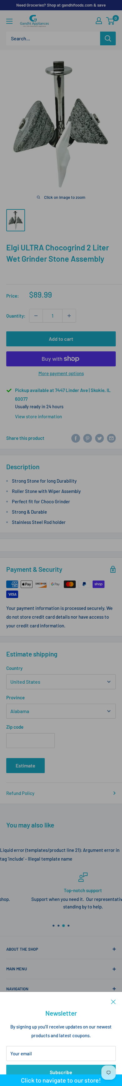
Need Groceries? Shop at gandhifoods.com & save (61, 5)
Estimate (25, 765)
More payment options (61, 373)
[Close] (113, 1001)
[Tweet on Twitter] (99, 438)
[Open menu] (9, 21)
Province (15, 697)
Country (14, 668)
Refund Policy (20, 793)
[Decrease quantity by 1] (36, 315)
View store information (38, 416)
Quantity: (15, 316)
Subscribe (61, 1072)
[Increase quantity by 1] (69, 315)
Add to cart (61, 339)
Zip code (14, 727)
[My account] (99, 20)
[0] (110, 21)
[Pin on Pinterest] (87, 438)
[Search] (108, 38)
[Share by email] (111, 438)
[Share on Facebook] (75, 438)
